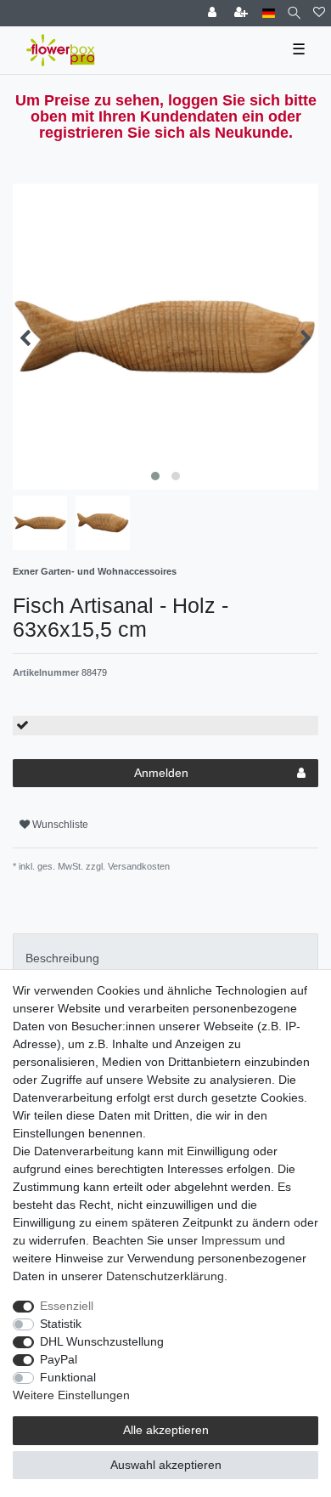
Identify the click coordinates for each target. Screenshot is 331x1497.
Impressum (231, 1240)
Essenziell (66, 1306)
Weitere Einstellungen (71, 1395)
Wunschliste (59, 825)
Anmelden (161, 773)
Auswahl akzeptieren (166, 1464)
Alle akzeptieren (166, 1430)
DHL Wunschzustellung (102, 1341)
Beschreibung (62, 958)
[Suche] (294, 13)
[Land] (268, 13)
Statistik (60, 1323)
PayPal (58, 1359)
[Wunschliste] (319, 13)
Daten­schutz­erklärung (165, 1276)
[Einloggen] (214, 13)
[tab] (165, 958)
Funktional (68, 1377)
